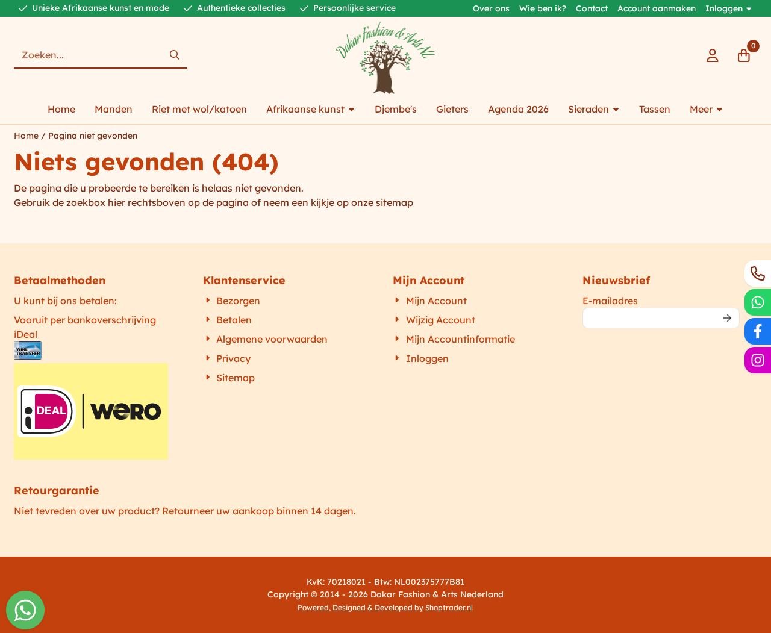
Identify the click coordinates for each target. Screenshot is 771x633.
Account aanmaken (656, 8)
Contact (592, 8)
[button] (712, 55)
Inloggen (724, 8)
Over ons (491, 8)
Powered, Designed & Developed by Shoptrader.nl (385, 607)
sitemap (394, 202)
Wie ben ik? (542, 8)
